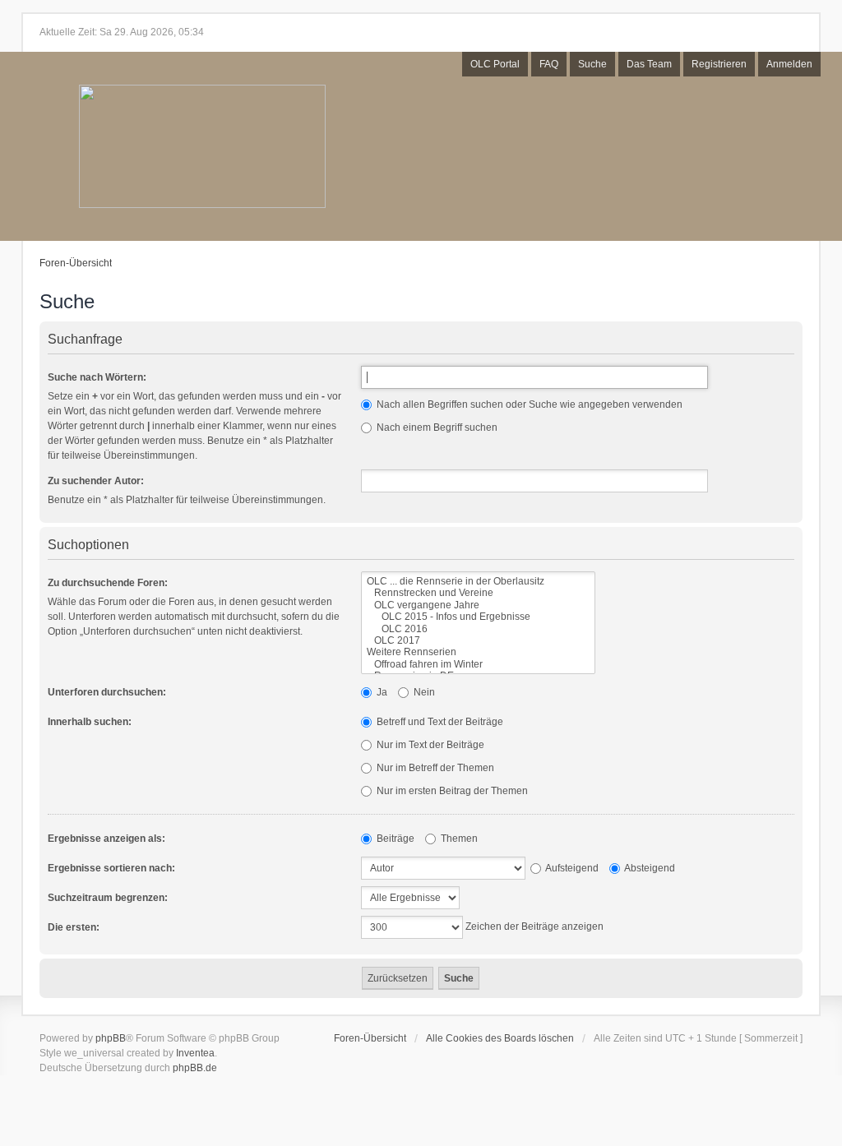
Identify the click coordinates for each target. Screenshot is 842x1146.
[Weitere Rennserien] (478, 652)
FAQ (548, 64)
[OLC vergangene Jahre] (478, 605)
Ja (380, 692)
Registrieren (719, 64)
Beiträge (394, 838)
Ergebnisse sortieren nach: (111, 868)
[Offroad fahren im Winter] (478, 664)
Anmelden (789, 64)
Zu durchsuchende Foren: (108, 583)
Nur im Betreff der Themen (434, 768)
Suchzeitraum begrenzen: (108, 897)
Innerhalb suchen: (90, 722)
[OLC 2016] (478, 629)
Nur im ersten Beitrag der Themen (451, 791)
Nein (423, 692)
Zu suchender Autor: (96, 481)
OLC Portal (495, 64)
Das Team (649, 64)
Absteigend (648, 868)
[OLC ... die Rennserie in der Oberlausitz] (478, 581)
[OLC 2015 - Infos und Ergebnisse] (478, 616)
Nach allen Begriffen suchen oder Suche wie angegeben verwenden (528, 404)
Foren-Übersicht (75, 263)
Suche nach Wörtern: (97, 377)
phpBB (110, 1038)
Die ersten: (73, 927)
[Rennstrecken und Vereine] (478, 592)
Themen (458, 838)
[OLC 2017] (478, 640)
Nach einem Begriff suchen (435, 427)
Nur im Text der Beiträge (429, 745)
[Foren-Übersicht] (202, 147)
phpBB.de (195, 1068)
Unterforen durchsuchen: (107, 692)
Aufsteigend (571, 868)
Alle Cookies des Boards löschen (500, 1038)
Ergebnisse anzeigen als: (106, 838)
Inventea (195, 1053)
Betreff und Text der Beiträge (438, 722)
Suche (592, 64)
